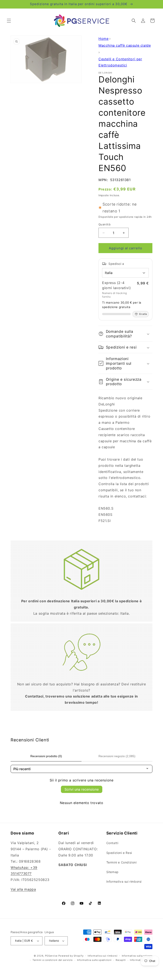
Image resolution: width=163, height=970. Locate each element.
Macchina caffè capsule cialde (124, 45)
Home (103, 38)
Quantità (104, 224)
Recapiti (121, 959)
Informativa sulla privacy (137, 955)
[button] (9, 20)
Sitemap (112, 872)
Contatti (112, 843)
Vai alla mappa (23, 889)
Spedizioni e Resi (119, 853)
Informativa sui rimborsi (124, 881)
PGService (51, 955)
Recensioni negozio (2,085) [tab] (116, 756)
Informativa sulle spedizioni (94, 959)
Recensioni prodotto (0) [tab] (46, 756)
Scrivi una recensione (82, 789)
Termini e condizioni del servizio (52, 959)
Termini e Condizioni (121, 862)
